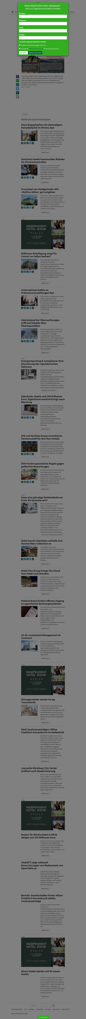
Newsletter (44, 1017)
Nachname (22, 20)
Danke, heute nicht (35, 53)
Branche (21, 35)
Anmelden (23, 53)
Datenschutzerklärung (36, 49)
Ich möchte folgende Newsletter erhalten (32, 42)
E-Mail (21, 27)
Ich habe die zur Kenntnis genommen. (40, 49)
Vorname (22, 13)
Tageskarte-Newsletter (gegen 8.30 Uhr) (33, 45)
